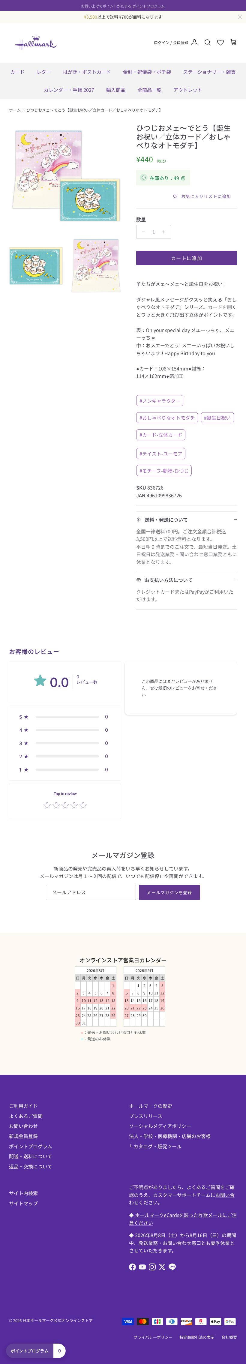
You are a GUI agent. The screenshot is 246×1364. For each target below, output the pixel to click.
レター (44, 71)
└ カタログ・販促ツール (155, 1146)
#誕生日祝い (217, 417)
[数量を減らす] (141, 231)
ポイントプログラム (148, 5)
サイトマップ (23, 1203)
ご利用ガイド (23, 1105)
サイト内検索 (23, 1193)
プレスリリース (145, 1116)
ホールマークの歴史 (150, 1105)
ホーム (15, 110)
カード (17, 71)
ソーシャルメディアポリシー (160, 1125)
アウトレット (187, 89)
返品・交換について (30, 1166)
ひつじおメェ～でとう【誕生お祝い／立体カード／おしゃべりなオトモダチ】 (94, 110)
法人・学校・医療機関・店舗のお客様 (170, 1136)
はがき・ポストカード (87, 71)
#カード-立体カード (161, 434)
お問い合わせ (23, 1125)
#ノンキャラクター (160, 400)
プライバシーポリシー (153, 1337)
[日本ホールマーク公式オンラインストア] (36, 42)
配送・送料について (30, 1156)
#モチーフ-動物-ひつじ (164, 470)
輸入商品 (115, 89)
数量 (141, 219)
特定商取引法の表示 (196, 1337)
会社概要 (229, 1337)
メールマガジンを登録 (169, 892)
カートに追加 (186, 258)
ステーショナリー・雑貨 (209, 71)
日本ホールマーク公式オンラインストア (57, 1320)
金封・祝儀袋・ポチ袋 (147, 71)
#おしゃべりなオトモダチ (167, 417)
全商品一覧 (149, 89)
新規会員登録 (23, 1136)
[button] (65, 717)
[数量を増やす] (165, 231)
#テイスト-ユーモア (161, 453)
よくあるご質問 (26, 1116)
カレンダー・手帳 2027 (69, 89)
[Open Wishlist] (220, 42)
